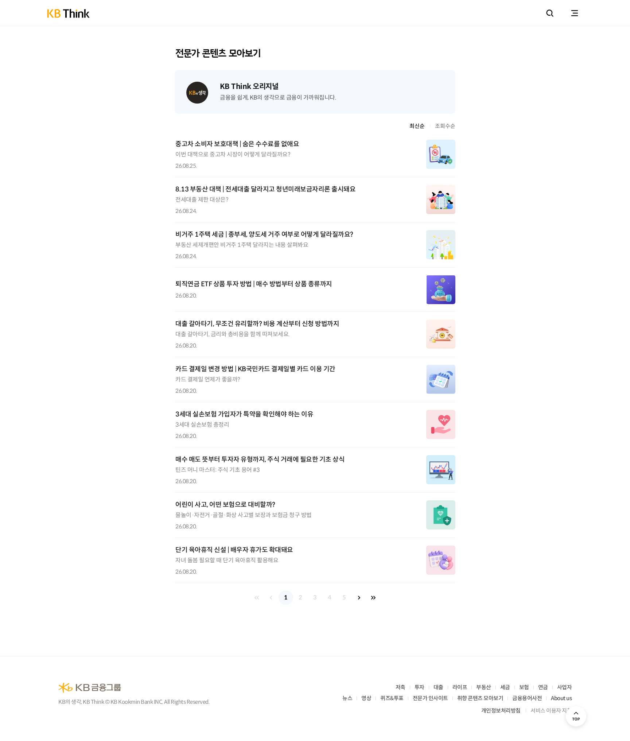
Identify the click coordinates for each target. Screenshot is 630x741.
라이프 (459, 687)
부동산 (483, 687)
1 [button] (286, 597)
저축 (400, 687)
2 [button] (300, 597)
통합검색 (550, 13)
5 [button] (344, 597)
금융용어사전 (527, 698)
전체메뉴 (574, 13)
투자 (419, 687)
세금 (505, 687)
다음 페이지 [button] (358, 597)
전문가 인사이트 (430, 698)
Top (576, 716)
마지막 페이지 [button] (373, 597)
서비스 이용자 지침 (551, 710)
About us (561, 698)
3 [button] (315, 597)
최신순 (417, 126)
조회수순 (445, 126)
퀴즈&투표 (392, 698)
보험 (524, 687)
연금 (543, 687)
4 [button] (329, 597)
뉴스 (347, 698)
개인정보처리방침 (501, 710)
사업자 (564, 687)
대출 (438, 687)
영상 (366, 698)
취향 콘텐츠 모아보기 (480, 698)
